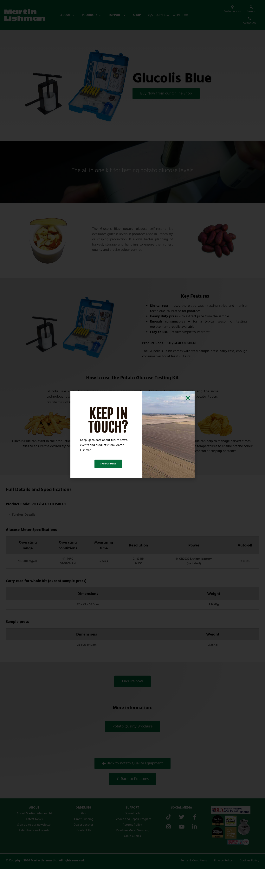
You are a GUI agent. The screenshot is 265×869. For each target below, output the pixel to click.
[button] (188, 398)
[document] (132, 434)
